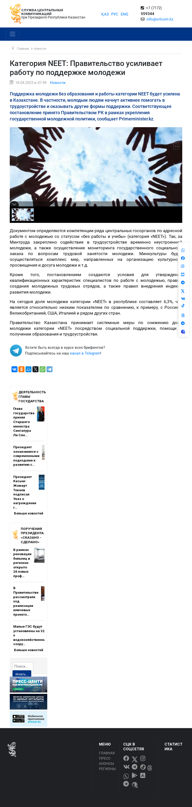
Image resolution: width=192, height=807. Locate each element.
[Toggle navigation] (12, 34)
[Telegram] (49, 369)
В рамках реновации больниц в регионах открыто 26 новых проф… (22, 563)
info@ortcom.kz (159, 19)
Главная (107, 753)
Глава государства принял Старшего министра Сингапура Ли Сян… (23, 421)
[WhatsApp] (43, 369)
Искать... (22, 674)
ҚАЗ (105, 14)
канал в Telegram (85, 353)
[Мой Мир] (29, 369)
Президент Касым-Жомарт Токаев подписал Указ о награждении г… (24, 492)
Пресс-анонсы (106, 761)
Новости (58, 82)
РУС (114, 14)
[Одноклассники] (21, 369)
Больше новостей (28, 513)
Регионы (107, 769)
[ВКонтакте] (15, 369)
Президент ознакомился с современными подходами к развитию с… (26, 455)
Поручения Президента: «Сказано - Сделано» (32, 535)
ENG (124, 14)
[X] (35, 369)
